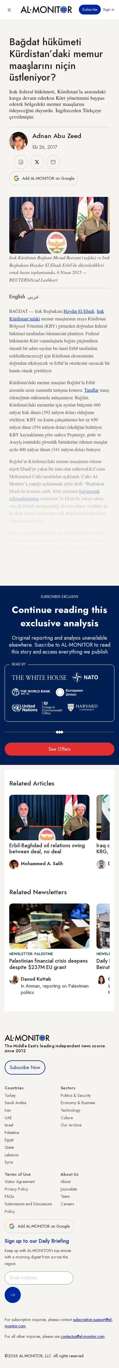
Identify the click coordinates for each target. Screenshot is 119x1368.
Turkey (10, 1095)
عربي (33, 296)
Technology (70, 1110)
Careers (67, 1204)
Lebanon (12, 1155)
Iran (8, 1110)
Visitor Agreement (20, 1181)
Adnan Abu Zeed (56, 135)
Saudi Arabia (15, 1103)
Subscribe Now (25, 1067)
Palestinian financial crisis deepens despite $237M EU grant (48, 964)
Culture (67, 1118)
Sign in (108, 9)
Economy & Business (78, 1103)
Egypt (9, 1140)
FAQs (9, 1196)
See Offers (59, 749)
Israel (9, 1125)
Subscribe (89, 9)
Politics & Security (76, 1095)
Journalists (69, 1189)
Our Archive (71, 1125)
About (65, 1181)
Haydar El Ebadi (79, 311)
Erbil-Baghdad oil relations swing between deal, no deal (47, 849)
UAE (8, 1118)
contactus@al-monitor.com (83, 1336)
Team (65, 1196)
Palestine (12, 1132)
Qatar (9, 1147)
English (17, 296)
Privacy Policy (16, 1189)
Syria (9, 1162)
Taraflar (91, 390)
